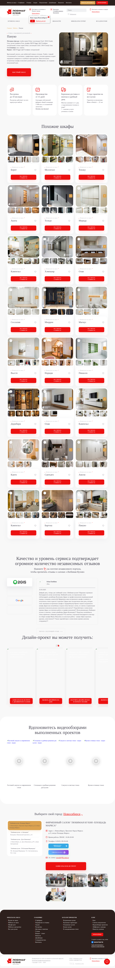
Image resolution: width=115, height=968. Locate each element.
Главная (9, 28)
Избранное (73, 14)
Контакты (69, 2)
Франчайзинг (102, 2)
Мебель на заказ (11, 2)
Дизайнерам (52, 2)
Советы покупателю (99, 922)
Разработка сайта (79, 963)
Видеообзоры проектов (100, 925)
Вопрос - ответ (40, 933)
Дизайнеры (39, 938)
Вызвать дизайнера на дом (50, 701)
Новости (38, 935)
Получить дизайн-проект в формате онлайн (80, 701)
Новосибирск (36, 13)
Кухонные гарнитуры (70, 922)
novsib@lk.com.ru (62, 858)
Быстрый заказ (19, 72)
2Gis (48, 584)
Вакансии (61, 2)
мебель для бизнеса (87, 2)
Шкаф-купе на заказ (17, 167)
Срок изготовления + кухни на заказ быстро (97, 945)
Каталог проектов (69, 917)
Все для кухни (101, 21)
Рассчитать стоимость (23, 177)
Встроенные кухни (69, 920)
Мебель (15, 28)
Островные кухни (69, 925)
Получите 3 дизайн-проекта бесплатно (58, 11)
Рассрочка (38, 927)
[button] (105, 49)
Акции (35, 2)
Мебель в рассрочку (78, 21)
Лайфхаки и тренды (99, 927)
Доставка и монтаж (41, 929)
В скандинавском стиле (71, 929)
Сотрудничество (40, 940)
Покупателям (43, 2)
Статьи (37, 931)
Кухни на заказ (14, 21)
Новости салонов (98, 929)
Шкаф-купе (57, 21)
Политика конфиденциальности (41, 960)
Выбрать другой (40, 21)
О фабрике (21, 2)
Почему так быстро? (42, 109)
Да (32, 21)
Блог (94, 920)
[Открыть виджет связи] (107, 962)
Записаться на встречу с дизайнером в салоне (21, 701)
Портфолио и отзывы (42, 922)
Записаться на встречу (66, 866)
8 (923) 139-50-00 (61, 841)
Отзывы (29, 2)
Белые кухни (67, 927)
